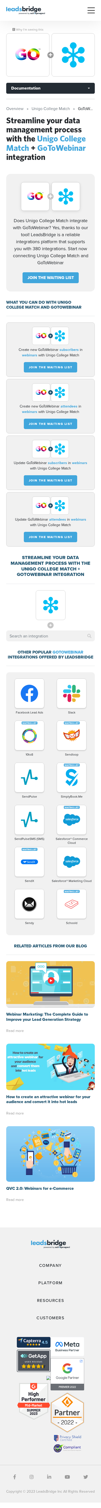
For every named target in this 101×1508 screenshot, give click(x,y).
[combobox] (50, 635)
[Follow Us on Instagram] (32, 1477)
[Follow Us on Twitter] (85, 1477)
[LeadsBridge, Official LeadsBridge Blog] (25, 10)
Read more (15, 1030)
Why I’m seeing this (29, 29)
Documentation (25, 88)
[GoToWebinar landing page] (73, 55)
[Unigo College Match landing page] (27, 55)
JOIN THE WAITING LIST (50, 278)
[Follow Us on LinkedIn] (49, 1477)
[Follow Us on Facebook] (14, 1477)
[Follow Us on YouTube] (67, 1477)
